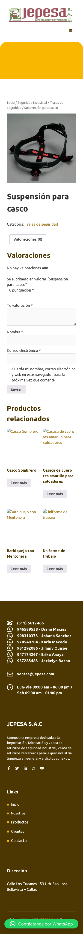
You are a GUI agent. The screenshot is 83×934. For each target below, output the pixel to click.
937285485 (27, 660)
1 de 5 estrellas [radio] (9, 295)
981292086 (27, 648)
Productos (20, 822)
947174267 (27, 654)
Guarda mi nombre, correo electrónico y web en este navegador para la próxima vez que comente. (44, 374)
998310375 (28, 635)
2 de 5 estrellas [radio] (16, 295)
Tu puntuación (20, 290)
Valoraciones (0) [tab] (27, 239)
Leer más (19, 483)
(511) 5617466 (30, 623)
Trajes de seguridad (41, 224)
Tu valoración (20, 305)
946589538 (27, 629)
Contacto (19, 841)
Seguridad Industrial (32, 102)
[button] (41, 923)
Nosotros (18, 813)
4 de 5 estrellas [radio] (29, 295)
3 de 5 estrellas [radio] (22, 295)
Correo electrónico (24, 350)
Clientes (17, 831)
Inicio (11, 102)
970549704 (27, 642)
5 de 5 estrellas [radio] (35, 295)
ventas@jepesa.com (35, 674)
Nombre (15, 332)
